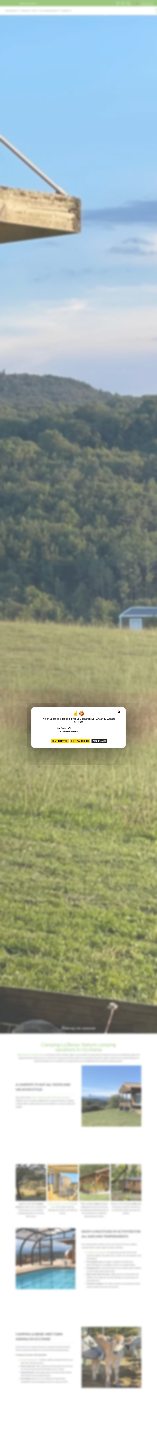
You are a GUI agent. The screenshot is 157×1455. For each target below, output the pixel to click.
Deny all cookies (80, 741)
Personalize (99, 741)
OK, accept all (59, 741)
